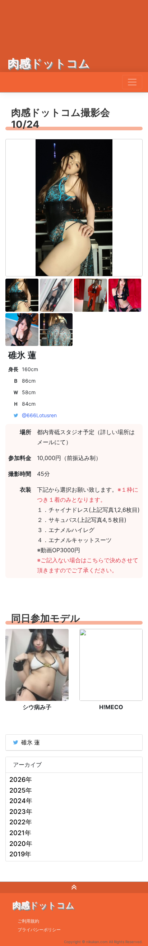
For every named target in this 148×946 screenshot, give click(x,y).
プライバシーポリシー (39, 929)
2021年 (20, 833)
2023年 (20, 811)
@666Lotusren (39, 415)
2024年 (20, 801)
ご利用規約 (28, 921)
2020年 (20, 843)
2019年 (20, 854)
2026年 (20, 779)
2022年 (20, 822)
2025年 (20, 790)
